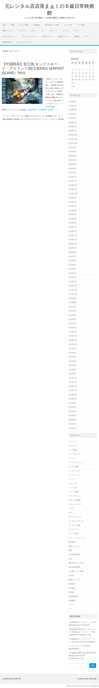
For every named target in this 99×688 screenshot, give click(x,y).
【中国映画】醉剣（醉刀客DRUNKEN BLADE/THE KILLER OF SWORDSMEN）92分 (82, 655)
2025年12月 (73, 135)
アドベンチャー (74, 454)
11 (76, 73)
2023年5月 (72, 265)
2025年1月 (72, 181)
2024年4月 (72, 219)
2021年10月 (73, 344)
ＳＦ (42, 30)
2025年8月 (72, 151)
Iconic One (70, 686)
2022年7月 (72, 307)
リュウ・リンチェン (49, 119)
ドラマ (76, 30)
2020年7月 (72, 407)
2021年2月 (72, 378)
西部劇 (76, 36)
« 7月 (73, 86)
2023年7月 (72, 256)
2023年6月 (72, 260)
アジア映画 (81, 25)
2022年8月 (72, 302)
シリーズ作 (68, 25)
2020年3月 (72, 424)
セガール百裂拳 (74, 500)
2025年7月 (72, 156)
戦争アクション (47, 36)
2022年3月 (72, 323)
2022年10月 (73, 294)
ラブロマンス (74, 529)
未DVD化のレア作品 (52, 25)
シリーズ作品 (74, 492)
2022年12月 (73, 286)
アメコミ (72, 458)
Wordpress (94, 686)
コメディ (65, 30)
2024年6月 (72, 210)
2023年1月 (72, 281)
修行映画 (72, 542)
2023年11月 (73, 239)
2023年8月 (72, 252)
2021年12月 (73, 336)
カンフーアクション (76, 462)
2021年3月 (72, 374)
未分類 (71, 575)
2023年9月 (72, 248)
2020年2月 (72, 428)
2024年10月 (73, 193)
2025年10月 (73, 143)
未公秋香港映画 (74, 567)
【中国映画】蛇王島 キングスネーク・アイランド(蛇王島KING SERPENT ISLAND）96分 (33, 68)
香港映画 (37, 25)
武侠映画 (72, 584)
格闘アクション (8, 30)
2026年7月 (72, 105)
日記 (4, 25)
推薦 (12, 25)
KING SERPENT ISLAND (11, 119)
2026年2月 (72, 126)
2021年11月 (73, 340)
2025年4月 (72, 168)
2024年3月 (72, 223)
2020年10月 (73, 394)
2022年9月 (72, 298)
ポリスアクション (9, 36)
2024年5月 (72, 214)
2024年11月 (73, 189)
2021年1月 (72, 382)
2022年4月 (72, 319)
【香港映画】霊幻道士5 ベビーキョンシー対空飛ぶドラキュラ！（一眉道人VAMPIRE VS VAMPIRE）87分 (83, 632)
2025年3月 (72, 172)
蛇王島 (61, 119)
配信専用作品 (7, 42)
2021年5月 (72, 365)
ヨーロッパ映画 (74, 525)
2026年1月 (72, 131)
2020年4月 (72, 420)
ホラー (33, 30)
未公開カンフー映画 (76, 571)
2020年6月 (72, 411)
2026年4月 (72, 118)
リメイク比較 (74, 533)
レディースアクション (29, 36)
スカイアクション (75, 496)
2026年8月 (72, 101)
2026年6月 (72, 110)
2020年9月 (72, 399)
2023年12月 (73, 235)
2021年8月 (72, 353)
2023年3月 (72, 273)
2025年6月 (72, 160)
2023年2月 (72, 277)
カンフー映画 (23, 25)
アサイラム (73, 445)
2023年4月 (72, 269)
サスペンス (53, 30)
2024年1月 (72, 231)
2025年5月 (72, 164)
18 (76, 76)
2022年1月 (72, 332)
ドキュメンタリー (75, 504)
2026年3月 (72, 122)
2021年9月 (72, 348)
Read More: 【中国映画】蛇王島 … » (42, 110)
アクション (22, 30)
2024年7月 (72, 206)
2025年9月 (72, 147)
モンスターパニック (24, 42)
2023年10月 (73, 244)
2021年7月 (72, 357)
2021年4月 (72, 369)
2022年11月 (73, 290)
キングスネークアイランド (31, 119)
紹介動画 (72, 588)
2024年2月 (72, 227)
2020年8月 (72, 403)
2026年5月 (72, 114)
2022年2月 (72, 327)
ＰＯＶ (86, 36)
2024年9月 (72, 198)
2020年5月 (72, 415)
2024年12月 (73, 185)
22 (90, 76)
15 (90, 73)
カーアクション (74, 471)
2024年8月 (72, 202)
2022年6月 (72, 311)
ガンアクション (74, 475)
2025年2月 (72, 177)
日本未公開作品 (74, 554)
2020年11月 (73, 390)
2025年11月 (73, 139)
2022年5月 (72, 315)
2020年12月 (73, 386)
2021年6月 (72, 361)
